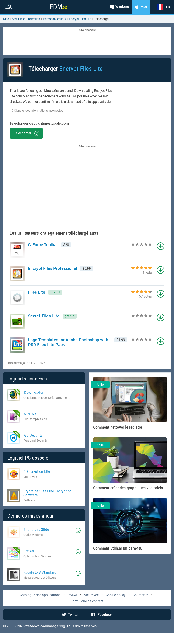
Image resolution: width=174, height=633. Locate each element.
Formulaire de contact (87, 601)
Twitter (73, 615)
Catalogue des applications (40, 595)
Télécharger (22, 133)
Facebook (105, 615)
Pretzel (28, 551)
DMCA (72, 595)
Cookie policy (116, 595)
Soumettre (140, 595)
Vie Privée (91, 595)
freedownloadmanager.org (45, 626)
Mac (6, 18)
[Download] (78, 530)
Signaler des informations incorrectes (38, 110)
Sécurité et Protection (26, 18)
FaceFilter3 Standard (39, 572)
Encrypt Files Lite (80, 18)
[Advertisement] (87, 41)
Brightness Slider (36, 530)
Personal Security (54, 18)
